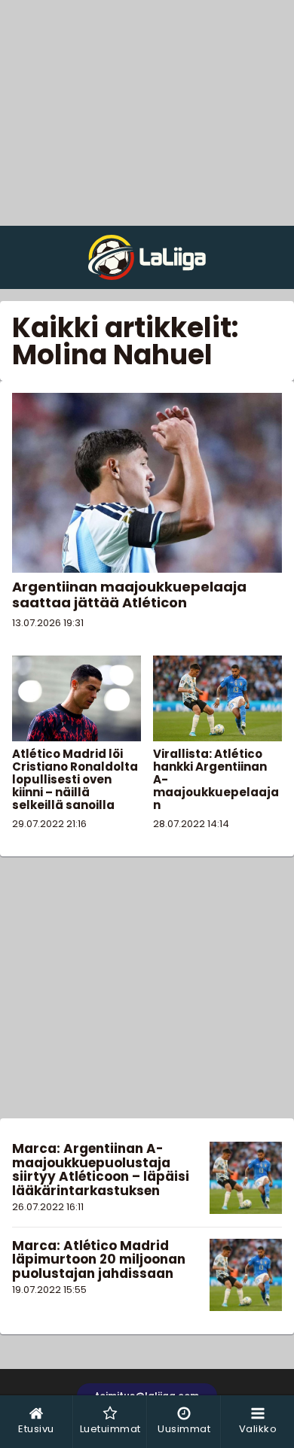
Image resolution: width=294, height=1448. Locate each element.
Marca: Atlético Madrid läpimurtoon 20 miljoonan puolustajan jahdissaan (98, 1259)
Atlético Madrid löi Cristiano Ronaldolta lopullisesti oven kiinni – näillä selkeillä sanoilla (75, 779)
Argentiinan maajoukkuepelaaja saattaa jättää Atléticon (129, 594)
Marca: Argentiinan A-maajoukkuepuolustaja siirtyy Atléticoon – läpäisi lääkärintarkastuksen (100, 1169)
